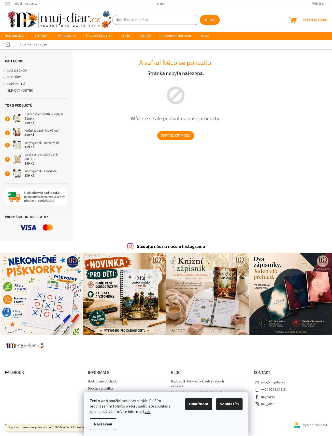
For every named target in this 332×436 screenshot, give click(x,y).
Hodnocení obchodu (102, 381)
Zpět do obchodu (175, 135)
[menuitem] (14, 36)
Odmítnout (199, 404)
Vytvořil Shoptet (315, 425)
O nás (161, 4)
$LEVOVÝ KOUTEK (20, 90)
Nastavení (103, 424)
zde (148, 411)
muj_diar (267, 404)
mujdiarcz (268, 396)
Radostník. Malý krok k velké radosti (197, 381)
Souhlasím (229, 404)
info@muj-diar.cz (273, 382)
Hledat (210, 20)
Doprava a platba (100, 388)
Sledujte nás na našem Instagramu (171, 246)
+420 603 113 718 (273, 389)
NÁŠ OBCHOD (17, 70)
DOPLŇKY (14, 77)
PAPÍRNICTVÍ (16, 84)
